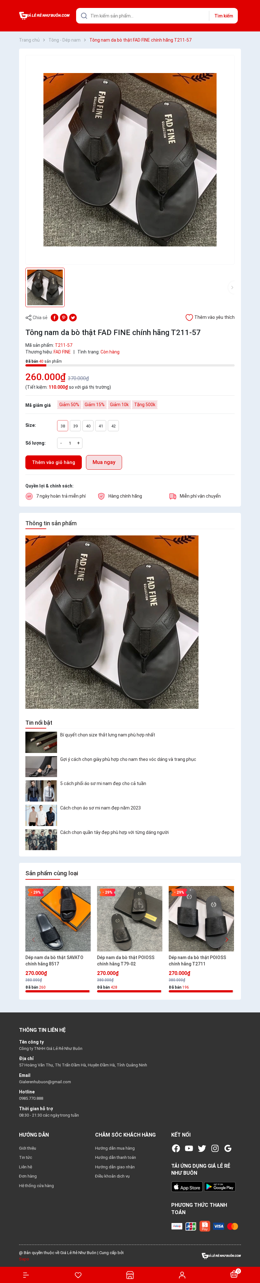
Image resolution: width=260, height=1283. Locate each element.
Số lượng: (35, 443)
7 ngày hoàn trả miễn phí (61, 496)
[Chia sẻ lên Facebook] (54, 317)
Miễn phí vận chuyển (200, 496)
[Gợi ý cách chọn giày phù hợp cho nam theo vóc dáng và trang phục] (41, 766)
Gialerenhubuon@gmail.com (45, 1081)
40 (88, 426)
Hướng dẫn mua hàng (115, 1148)
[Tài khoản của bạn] (182, 1274)
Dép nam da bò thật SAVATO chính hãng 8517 (54, 960)
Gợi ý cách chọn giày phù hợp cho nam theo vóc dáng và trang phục (128, 759)
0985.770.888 (31, 1098)
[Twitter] (202, 1148)
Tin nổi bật (38, 722)
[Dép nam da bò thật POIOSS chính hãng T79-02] (129, 918)
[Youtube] (189, 1148)
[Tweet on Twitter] (73, 317)
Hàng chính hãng (125, 496)
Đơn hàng (28, 1176)
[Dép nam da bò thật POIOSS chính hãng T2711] (201, 918)
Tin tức (25, 1157)
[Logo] (221, 1255)
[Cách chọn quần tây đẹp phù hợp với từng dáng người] (41, 839)
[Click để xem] (130, 159)
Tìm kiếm (223, 15)
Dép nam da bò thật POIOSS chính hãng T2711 (197, 960)
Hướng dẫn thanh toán (115, 1157)
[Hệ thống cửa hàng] (130, 1275)
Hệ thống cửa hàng (36, 1185)
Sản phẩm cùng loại (51, 873)
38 (63, 426)
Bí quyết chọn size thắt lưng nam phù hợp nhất (107, 734)
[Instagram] (215, 1148)
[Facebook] (176, 1148)
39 (75, 426)
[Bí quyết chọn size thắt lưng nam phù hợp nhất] (41, 742)
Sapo (24, 1259)
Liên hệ (25, 1167)
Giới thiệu (27, 1148)
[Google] (228, 1148)
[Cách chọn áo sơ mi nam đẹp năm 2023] (41, 815)
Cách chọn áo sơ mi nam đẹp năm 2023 (100, 807)
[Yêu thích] (78, 1275)
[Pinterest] (64, 317)
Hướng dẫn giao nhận (115, 1167)
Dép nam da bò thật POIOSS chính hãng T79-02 (125, 960)
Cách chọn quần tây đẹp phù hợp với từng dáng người (114, 832)
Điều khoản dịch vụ (112, 1176)
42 (113, 426)
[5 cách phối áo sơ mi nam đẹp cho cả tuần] (41, 791)
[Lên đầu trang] (251, 1255)
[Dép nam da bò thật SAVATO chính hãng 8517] (58, 918)
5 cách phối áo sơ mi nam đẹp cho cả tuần (103, 783)
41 (101, 426)
